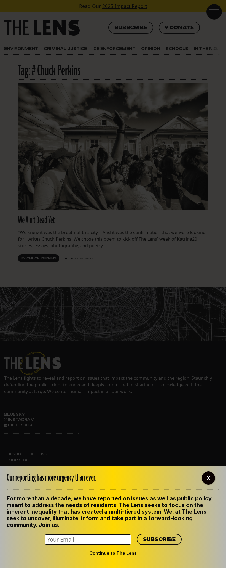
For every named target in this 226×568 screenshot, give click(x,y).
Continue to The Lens (113, 553)
